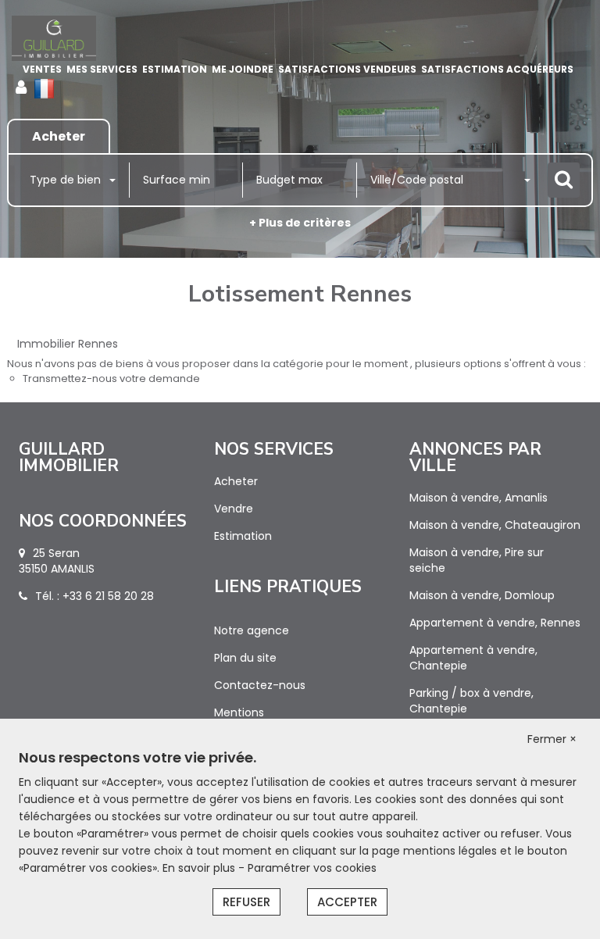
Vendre (233, 508)
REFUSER (246, 902)
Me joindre (242, 69)
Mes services (102, 69)
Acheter (236, 481)
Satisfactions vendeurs (347, 69)
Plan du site (245, 658)
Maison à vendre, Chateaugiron (494, 525)
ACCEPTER (347, 902)
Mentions (239, 712)
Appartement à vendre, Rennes (494, 622)
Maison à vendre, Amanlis (478, 497)
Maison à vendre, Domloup (482, 595)
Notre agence (251, 630)
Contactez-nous (259, 685)
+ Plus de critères (300, 222)
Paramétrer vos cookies (312, 868)
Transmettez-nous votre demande (111, 378)
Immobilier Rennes (67, 344)
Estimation (174, 69)
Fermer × (552, 739)
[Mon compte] (21, 87)
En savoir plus (200, 868)
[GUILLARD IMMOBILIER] (54, 38)
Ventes (42, 69)
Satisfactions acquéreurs (497, 69)
